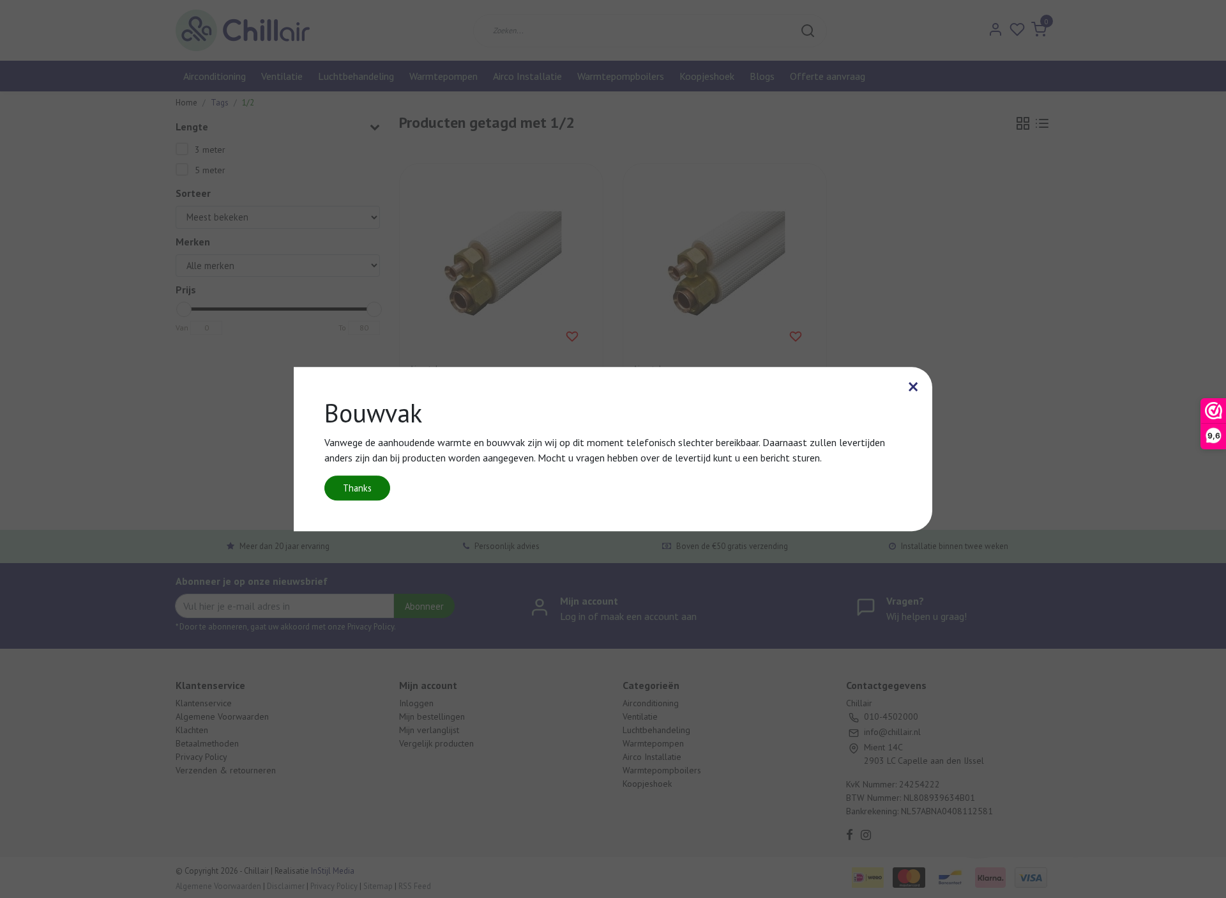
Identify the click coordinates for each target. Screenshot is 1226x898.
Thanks (357, 488)
